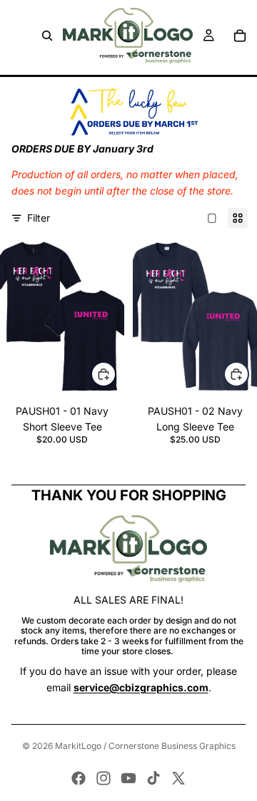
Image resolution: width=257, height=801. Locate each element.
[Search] (47, 35)
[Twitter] (178, 778)
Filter (38, 218)
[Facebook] (78, 778)
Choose (115, 373)
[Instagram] (103, 778)
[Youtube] (128, 778)
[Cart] (240, 35)
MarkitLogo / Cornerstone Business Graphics (145, 745)
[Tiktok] (153, 778)
